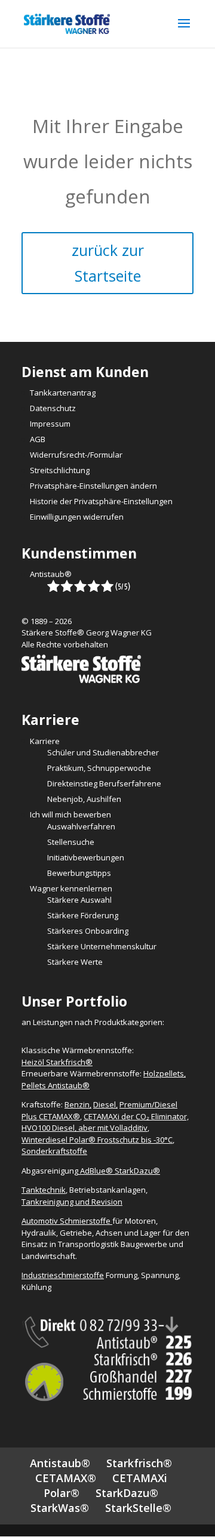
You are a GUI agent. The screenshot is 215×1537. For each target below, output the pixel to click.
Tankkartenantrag (63, 392)
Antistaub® (51, 574)
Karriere (45, 741)
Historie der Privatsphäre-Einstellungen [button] (101, 501)
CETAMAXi (139, 1478)
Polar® (61, 1493)
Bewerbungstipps (79, 873)
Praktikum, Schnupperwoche (99, 768)
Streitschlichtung (60, 470)
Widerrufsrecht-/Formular (76, 454)
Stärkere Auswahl (79, 899)
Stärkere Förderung (82, 915)
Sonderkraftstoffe (54, 1151)
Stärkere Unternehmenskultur (101, 946)
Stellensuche (70, 842)
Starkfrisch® (139, 1463)
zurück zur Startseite (108, 263)
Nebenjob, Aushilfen (84, 799)
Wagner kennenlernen (71, 888)
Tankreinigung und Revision (72, 1201)
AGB (37, 439)
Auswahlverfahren (81, 826)
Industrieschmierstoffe (63, 1275)
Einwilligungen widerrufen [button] (77, 516)
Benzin (77, 1104)
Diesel (104, 1104)
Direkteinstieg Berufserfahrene (104, 783)
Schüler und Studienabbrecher (103, 752)
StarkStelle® (138, 1508)
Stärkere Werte (75, 961)
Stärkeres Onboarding (87, 930)
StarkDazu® (127, 1493)
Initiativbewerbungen (85, 857)
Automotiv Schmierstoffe (67, 1220)
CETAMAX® (65, 1478)
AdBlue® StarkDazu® (120, 1170)
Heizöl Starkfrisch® (57, 1062)
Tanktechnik (44, 1189)
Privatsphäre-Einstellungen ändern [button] (93, 485)
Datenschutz (53, 408)
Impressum (50, 423)
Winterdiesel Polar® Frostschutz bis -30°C (97, 1139)
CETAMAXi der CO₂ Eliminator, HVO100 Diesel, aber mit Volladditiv (105, 1122)
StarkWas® (59, 1508)
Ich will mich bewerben (70, 814)
